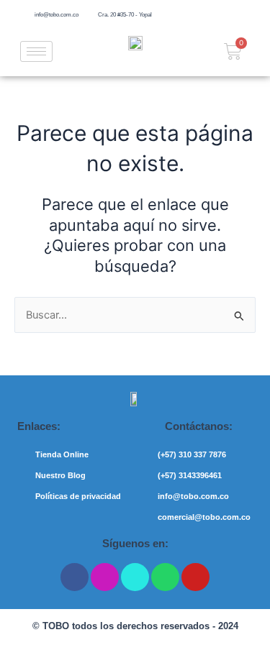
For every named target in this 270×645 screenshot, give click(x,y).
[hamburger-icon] (36, 51)
